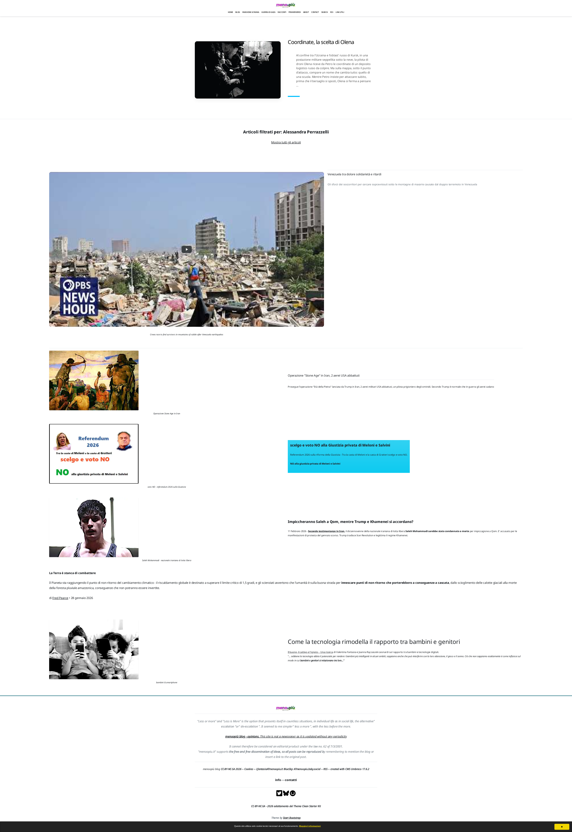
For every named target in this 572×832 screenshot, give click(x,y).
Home (230, 12)
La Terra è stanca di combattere (72, 573)
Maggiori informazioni (310, 826)
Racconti (282, 12)
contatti (291, 780)
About (306, 12)
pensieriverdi (295, 12)
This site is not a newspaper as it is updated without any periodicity (286, 736)
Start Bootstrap (292, 817)
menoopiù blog (223, 769)
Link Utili (340, 12)
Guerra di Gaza (268, 12)
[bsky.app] (286, 793)
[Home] (286, 5)
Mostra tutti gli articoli (286, 142)
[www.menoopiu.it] (293, 793)
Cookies (248, 769)
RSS (331, 12)
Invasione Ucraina (250, 12)
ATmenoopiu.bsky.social (307, 769)
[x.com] (279, 793)
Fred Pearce (60, 598)
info (278, 780)
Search (324, 12)
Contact (315, 12)
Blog (237, 12)
